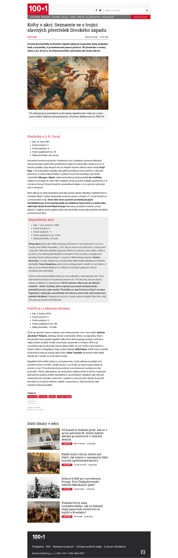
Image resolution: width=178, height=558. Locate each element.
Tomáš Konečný (80, 465)
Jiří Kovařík (78, 516)
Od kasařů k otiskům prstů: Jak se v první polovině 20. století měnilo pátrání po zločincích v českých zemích (84, 434)
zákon (52, 396)
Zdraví (81, 17)
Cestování (108, 17)
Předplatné (140, 17)
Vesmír (56, 17)
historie (43, 396)
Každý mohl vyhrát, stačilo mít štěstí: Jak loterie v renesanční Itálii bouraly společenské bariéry (85, 457)
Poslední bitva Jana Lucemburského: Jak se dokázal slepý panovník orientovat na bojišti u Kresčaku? (82, 507)
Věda (73, 17)
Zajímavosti (93, 17)
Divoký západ (64, 396)
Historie (35, 17)
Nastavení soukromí (63, 546)
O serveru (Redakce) (115, 546)
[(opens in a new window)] (96, 10)
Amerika (32, 396)
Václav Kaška (79, 489)
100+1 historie (32, 403)
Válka (65, 17)
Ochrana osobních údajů (89, 546)
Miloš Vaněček (79, 443)
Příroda (45, 17)
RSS (48, 546)
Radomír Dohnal (91, 37)
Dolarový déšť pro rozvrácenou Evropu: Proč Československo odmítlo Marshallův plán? (81, 482)
